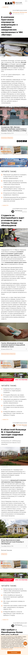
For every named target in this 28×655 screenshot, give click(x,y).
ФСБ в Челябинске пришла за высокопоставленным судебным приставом (13, 597)
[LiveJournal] (26, 141)
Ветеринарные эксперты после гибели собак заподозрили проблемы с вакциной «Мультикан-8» (15, 182)
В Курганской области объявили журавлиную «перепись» (13, 194)
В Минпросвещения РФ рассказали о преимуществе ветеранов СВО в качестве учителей (15, 199)
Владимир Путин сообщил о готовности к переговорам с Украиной (12, 390)
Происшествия (5, 353)
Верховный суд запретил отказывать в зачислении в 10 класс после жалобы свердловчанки (15, 176)
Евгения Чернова (21, 425)
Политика (4, 137)
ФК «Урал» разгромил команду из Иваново (13, 602)
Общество (9, 137)
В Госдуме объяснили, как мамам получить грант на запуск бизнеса (13, 396)
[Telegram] (22, 141)
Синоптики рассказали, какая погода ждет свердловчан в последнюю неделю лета (14, 607)
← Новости (4, 7)
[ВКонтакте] (18, 141)
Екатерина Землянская (20, 12)
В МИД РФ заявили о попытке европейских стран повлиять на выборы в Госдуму (13, 413)
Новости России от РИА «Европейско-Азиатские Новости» (10, 3)
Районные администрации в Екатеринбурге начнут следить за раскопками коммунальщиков (13, 188)
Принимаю (14, 652)
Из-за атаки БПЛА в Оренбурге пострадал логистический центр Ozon (13, 407)
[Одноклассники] (20, 141)
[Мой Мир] (24, 141)
